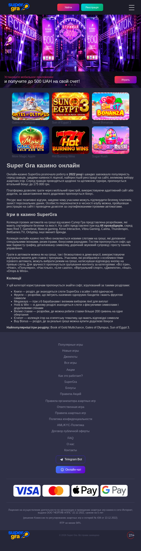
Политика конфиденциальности (70, 419)
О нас (70, 444)
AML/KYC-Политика (70, 425)
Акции (70, 369)
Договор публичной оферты (71, 431)
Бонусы (70, 387)
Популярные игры (70, 344)
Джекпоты (70, 356)
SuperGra (70, 381)
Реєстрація (92, 7)
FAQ (70, 438)
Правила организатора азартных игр (71, 400)
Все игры (70, 362)
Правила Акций (70, 393)
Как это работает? (70, 375)
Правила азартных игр (70, 413)
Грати (30, 106)
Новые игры (70, 350)
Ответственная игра (70, 406)
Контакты (70, 450)
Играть (126, 79)
